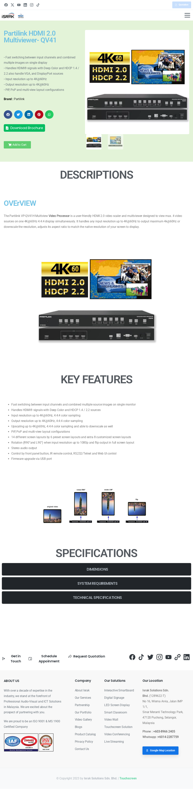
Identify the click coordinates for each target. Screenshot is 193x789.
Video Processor (59, 216)
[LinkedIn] (25, 5)
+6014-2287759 (168, 737)
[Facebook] (6, 5)
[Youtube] (168, 657)
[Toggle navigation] (187, 15)
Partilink (19, 99)
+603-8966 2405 (164, 731)
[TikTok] (38, 5)
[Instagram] (31, 5)
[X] (12, 5)
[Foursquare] (177, 657)
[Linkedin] (186, 657)
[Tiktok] (141, 657)
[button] (8, 114)
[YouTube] (19, 5)
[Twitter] (150, 657)
